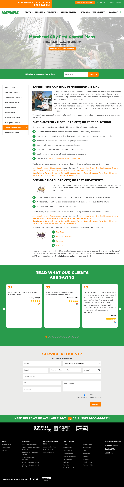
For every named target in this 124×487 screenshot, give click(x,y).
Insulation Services (49, 447)
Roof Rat (86, 459)
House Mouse (68, 453)
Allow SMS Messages (93, 395)
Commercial (100, 2)
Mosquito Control (12, 123)
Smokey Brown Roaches (87, 173)
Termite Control (12, 133)
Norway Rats (45, 171)
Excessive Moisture (64, 237)
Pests (28, 12)
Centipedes (81, 171)
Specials (85, 12)
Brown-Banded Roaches (100, 168)
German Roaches (67, 171)
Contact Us (110, 449)
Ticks (101, 173)
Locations (109, 453)
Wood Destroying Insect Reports (30, 466)
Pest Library (98, 12)
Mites (40, 176)
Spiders (40, 173)
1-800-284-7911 (42, 5)
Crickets (52, 168)
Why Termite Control (29, 444)
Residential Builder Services (28, 458)
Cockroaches (6, 447)
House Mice (84, 168)
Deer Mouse (87, 447)
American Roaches (40, 168)
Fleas (45, 176)
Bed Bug (4, 450)
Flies (84, 450)
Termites (59, 241)
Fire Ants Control (12, 102)
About (111, 2)
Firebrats (56, 173)
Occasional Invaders (69, 176)
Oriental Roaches (68, 173)
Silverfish (56, 171)
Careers (118, 2)
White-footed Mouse (70, 468)
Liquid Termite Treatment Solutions (31, 448)
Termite (39, 12)
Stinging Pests (87, 462)
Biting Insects (87, 444)
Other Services (68, 12)
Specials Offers (111, 445)
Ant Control (10, 87)
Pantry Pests (67, 459)
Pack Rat (86, 456)
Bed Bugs (60, 232)
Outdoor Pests (6, 444)
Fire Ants (60, 245)
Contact (113, 12)
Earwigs (48, 173)
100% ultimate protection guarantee (64, 158)
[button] (88, 312)
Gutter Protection (49, 450)
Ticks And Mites (88, 465)
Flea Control (10, 108)
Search (93, 74)
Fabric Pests (54, 176)
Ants (59, 168)
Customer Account (85, 2)
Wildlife (51, 12)
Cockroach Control (13, 97)
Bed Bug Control (12, 92)
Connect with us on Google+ (62, 49)
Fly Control (10, 113)
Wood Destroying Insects (30, 462)
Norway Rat (87, 453)
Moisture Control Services (50, 443)
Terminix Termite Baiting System (30, 453)
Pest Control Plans (13, 128)
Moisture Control (12, 118)
